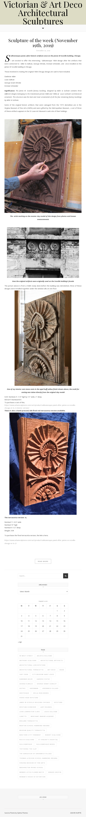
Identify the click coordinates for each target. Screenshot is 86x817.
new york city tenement (30, 735)
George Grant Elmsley (47, 684)
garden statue (43, 679)
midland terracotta (28, 721)
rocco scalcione (26, 739)
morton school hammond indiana (34, 725)
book (62, 670)
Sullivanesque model (45, 744)
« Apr (20, 642)
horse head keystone (28, 697)
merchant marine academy (42, 716)
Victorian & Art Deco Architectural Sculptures (43, 12)
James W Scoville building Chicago (34, 702)
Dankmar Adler (26, 679)
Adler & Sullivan (44, 656)
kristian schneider (27, 707)
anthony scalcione (28, 660)
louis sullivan (50, 711)
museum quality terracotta (32, 730)
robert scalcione (53, 735)
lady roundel (46, 707)
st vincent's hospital (48, 739)
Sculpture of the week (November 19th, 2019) (43, 42)
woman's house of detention (32, 777)
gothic (22, 688)
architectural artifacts (52, 660)
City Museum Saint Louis (43, 674)
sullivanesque (25, 744)
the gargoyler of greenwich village (35, 753)
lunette (23, 716)
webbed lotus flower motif (31, 772)
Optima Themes (22, 813)
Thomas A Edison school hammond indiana (38, 758)
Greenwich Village (50, 688)
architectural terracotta (31, 670)
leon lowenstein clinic (29, 711)
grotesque (24, 693)
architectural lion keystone (32, 665)
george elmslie (26, 684)
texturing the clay (28, 749)
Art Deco (52, 670)
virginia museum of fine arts (32, 763)
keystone (58, 702)
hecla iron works (41, 693)
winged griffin (54, 772)
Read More (43, 561)
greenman (34, 688)
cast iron (23, 674)
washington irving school (31, 767)
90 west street (26, 656)
